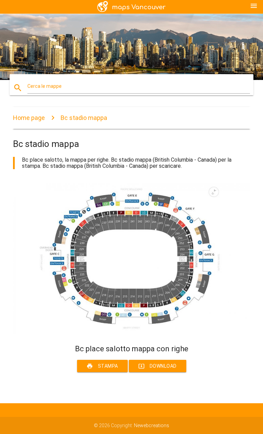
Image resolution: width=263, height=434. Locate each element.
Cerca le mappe (44, 86)
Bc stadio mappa (84, 117)
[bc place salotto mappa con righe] (131, 332)
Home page (29, 117)
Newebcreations (151, 425)
